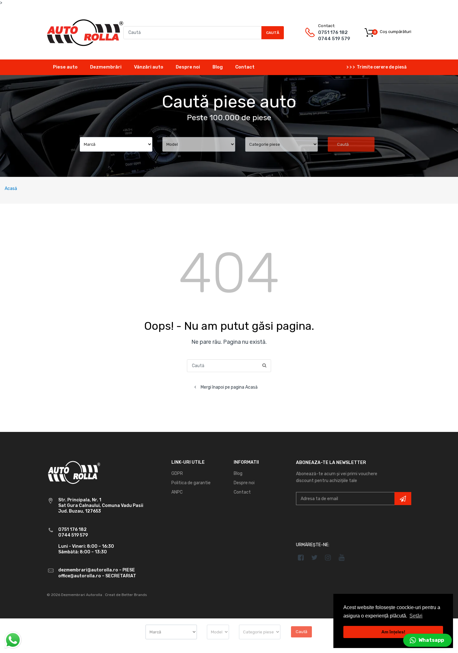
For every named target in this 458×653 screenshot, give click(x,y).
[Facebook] (301, 557)
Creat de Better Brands (126, 595)
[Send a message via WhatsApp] (13, 640)
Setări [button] (415, 615)
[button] (427, 640)
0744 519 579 (334, 38)
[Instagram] (328, 557)
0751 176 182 (333, 32)
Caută (272, 33)
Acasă (11, 188)
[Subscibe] (402, 498)
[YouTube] (341, 557)
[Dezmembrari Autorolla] (85, 32)
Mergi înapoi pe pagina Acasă (229, 387)
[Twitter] (314, 557)
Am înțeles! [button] (393, 631)
